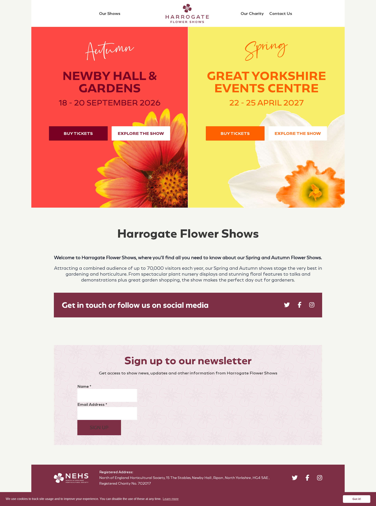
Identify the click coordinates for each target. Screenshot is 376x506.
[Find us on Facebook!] (299, 306)
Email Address (92, 404)
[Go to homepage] (187, 13)
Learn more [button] (171, 499)
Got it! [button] (356, 499)
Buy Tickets (78, 133)
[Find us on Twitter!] (287, 306)
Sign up (99, 427)
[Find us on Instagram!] (311, 306)
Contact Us (280, 13)
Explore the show (141, 133)
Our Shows (109, 13)
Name (84, 386)
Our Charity (252, 13)
